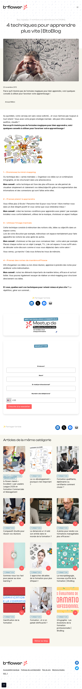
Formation (25, 19)
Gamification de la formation (11, 621)
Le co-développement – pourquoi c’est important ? (41, 482)
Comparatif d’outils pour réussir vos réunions (13, 532)
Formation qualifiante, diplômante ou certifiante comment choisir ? (66, 483)
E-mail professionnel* (41, 384)
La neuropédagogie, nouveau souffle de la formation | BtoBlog (66, 578)
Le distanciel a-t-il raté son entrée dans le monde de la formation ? (41, 534)
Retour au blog (41, 641)
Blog (18, 19)
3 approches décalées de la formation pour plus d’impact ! (41, 578)
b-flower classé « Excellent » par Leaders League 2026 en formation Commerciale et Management (13, 486)
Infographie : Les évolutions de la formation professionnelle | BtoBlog (64, 625)
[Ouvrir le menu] (77, 7)
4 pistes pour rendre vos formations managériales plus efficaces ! (68, 534)
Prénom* (41, 366)
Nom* (41, 375)
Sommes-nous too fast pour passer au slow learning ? (13, 578)
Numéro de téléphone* (41, 394)
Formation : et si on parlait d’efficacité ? (38, 621)
